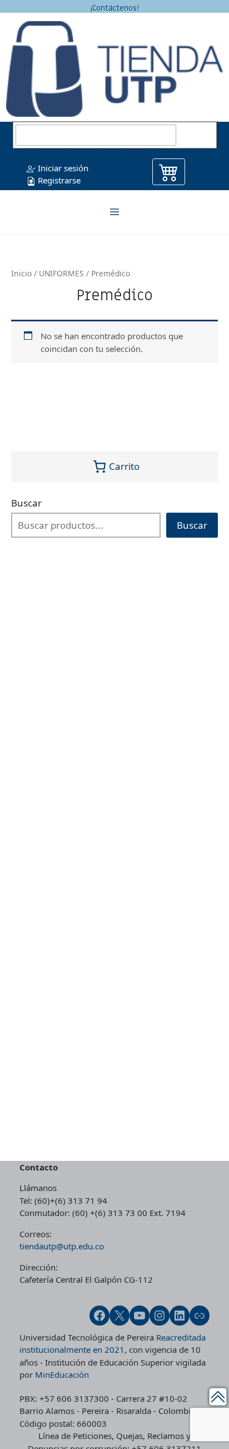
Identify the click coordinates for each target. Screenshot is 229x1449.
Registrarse (58, 180)
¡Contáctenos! (114, 8)
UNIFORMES (61, 273)
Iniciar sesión (62, 167)
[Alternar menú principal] (114, 212)
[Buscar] (198, 135)
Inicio (21, 273)
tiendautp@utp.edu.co (61, 1246)
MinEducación (62, 1374)
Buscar (26, 503)
